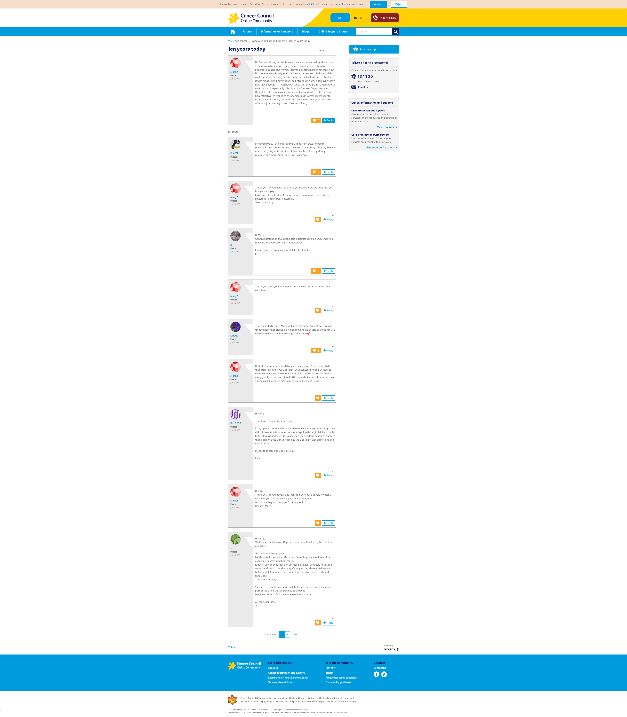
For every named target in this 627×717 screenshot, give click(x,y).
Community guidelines (338, 682)
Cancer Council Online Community (248, 666)
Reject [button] (399, 4)
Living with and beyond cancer (268, 40)
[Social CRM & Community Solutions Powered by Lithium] (392, 648)
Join (340, 17)
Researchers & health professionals (288, 677)
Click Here (314, 4)
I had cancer (240, 40)
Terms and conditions (280, 682)
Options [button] (322, 50)
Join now (330, 667)
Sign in (358, 17)
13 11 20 (365, 76)
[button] (378, 4)
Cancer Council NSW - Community (250, 18)
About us (273, 667)
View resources (385, 127)
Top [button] (233, 647)
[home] (233, 31)
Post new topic (369, 49)
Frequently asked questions (341, 677)
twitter (384, 674)
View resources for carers (380, 147)
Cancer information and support (286, 672)
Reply (330, 120)
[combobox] (377, 31)
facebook (376, 674)
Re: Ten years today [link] (299, 40)
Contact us (380, 667)
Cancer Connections (229, 41)
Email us (363, 87)
